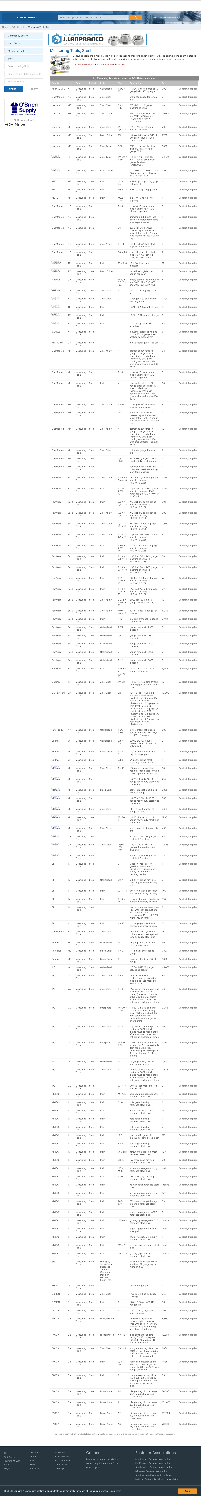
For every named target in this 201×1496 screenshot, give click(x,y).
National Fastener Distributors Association (157, 1479)
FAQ (32, 1460)
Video (7, 1464)
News (32, 1464)
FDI (6, 1453)
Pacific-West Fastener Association (153, 1463)
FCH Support (93, 1467)
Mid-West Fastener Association (151, 1471)
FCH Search (18, 27)
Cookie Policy (62, 1456)
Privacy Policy (62, 1460)
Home (5, 27)
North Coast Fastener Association (153, 1459)
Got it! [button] (187, 1491)
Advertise (60, 1452)
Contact (34, 1452)
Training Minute (12, 1461)
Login (7, 1468)
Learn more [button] (115, 1491)
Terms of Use (62, 1464)
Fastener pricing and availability (102, 1459)
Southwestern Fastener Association (153, 1475)
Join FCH (34, 1468)
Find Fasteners (26, 17)
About (33, 1456)
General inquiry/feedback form (102, 1463)
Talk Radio (9, 1457)
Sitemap (59, 1468)
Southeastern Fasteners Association (153, 1467)
